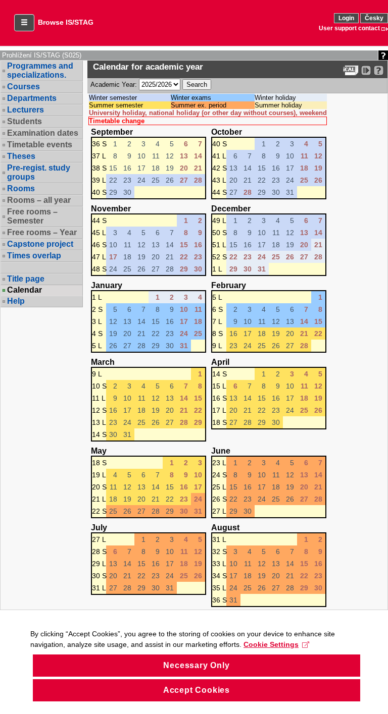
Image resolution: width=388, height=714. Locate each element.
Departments (32, 98)
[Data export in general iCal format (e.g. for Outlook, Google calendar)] (351, 70)
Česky (374, 18)
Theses (21, 156)
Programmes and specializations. (40, 70)
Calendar (24, 290)
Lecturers (25, 109)
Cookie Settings (271, 644)
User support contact (349, 28)
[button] (24, 22)
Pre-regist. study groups (38, 172)
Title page (25, 278)
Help (16, 301)
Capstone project (40, 244)
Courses (23, 86)
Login (346, 18)
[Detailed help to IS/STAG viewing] (378, 70)
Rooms (21, 188)
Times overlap (34, 255)
